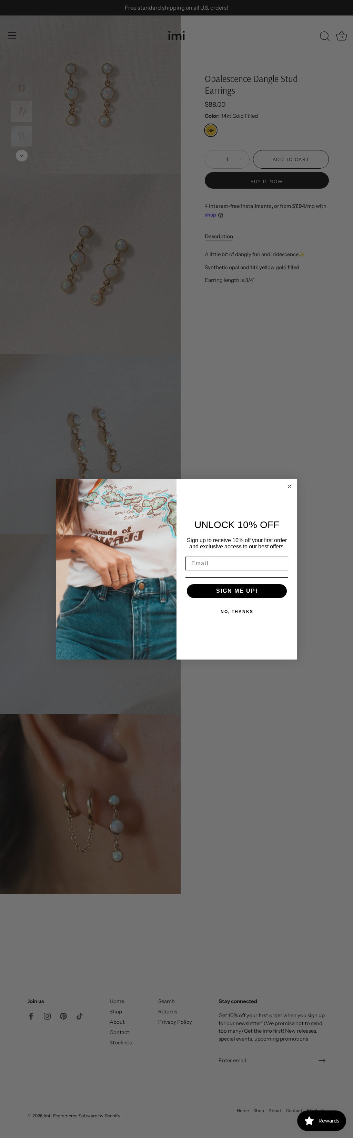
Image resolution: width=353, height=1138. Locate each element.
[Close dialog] (289, 486)
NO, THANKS (237, 611)
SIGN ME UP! (237, 591)
